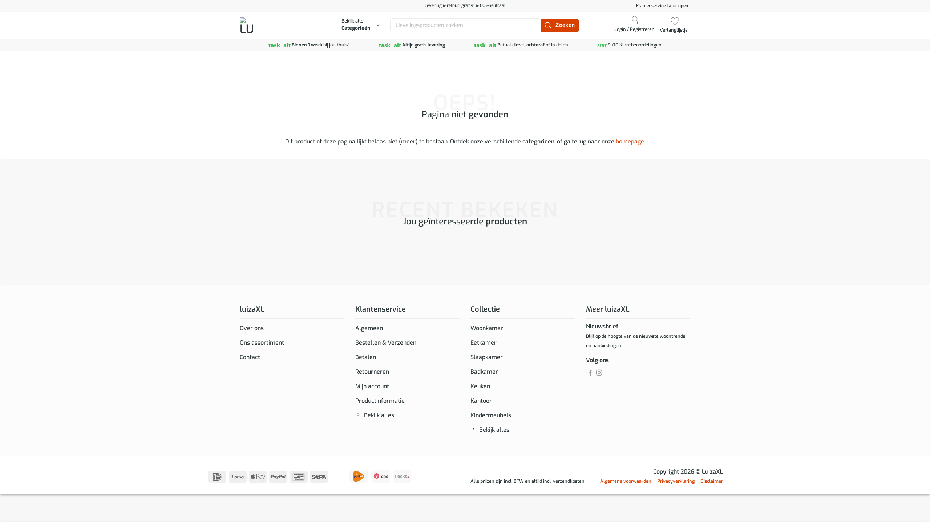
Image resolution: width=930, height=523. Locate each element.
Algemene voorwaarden (625, 481)
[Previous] (241, 251)
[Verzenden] (559, 25)
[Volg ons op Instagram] (599, 373)
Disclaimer (711, 481)
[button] (360, 25)
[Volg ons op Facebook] (590, 373)
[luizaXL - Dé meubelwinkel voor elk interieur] (264, 25)
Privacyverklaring (676, 481)
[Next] (261, 251)
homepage (630, 141)
